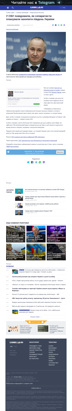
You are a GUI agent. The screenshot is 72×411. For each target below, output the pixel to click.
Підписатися (60, 152)
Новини (10, 266)
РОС (64, 7)
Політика (52, 358)
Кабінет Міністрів (35, 350)
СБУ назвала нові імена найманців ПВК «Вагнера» (28, 137)
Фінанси (52, 365)
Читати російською (12, 29)
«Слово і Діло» (18, 377)
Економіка (53, 348)
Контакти (13, 353)
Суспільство (53, 363)
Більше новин (35, 317)
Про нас (13, 350)
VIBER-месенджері (12, 146)
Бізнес (51, 346)
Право (51, 360)
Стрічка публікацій (22, 12)
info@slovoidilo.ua (36, 388)
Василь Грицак (19, 92)
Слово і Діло (10, 12)
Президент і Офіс (35, 346)
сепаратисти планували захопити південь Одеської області (40, 74)
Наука (51, 352)
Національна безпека (37, 12)
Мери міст (33, 356)
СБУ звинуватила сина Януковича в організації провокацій (38, 140)
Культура (52, 350)
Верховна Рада (34, 348)
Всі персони (34, 358)
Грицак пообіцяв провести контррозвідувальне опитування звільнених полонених (23, 98)
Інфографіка (36, 322)
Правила (13, 355)
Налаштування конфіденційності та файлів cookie (19, 383)
